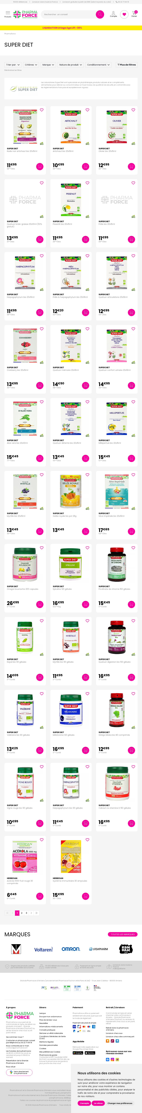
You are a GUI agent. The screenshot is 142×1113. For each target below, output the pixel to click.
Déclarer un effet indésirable (51, 1033)
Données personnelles (48, 1045)
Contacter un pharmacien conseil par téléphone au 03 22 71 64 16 (20, 1041)
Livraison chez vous (114, 1033)
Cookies (42, 1048)
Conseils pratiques (47, 1030)
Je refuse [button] (98, 1103)
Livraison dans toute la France (45, 2)
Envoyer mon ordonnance (50, 1017)
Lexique (42, 1013)
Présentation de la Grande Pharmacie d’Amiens (17, 1061)
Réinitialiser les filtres (13, 70)
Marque (46, 64)
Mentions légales (46, 1042)
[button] (7, 14)
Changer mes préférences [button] (120, 1103)
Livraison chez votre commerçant (120, 1037)
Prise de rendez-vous (48, 1020)
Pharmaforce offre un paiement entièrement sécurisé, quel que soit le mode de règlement (87, 1015)
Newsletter (43, 1023)
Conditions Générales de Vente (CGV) (52, 1037)
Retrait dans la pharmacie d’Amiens (117, 1029)
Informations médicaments (51, 1027)
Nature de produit (69, 64)
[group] (16, 949)
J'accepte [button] (84, 1103)
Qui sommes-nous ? (15, 1037)
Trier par (11, 64)
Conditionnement (96, 64)
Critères (29, 64)
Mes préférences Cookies (49, 1052)
